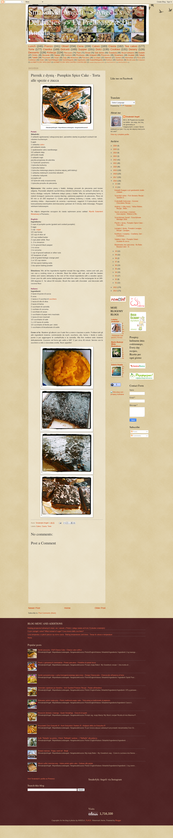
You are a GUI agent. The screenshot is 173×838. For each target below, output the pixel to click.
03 (116, 276)
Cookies (115, 49)
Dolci (99, 49)
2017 (115, 177)
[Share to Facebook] (72, 523)
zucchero (52, 299)
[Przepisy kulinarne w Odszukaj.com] (118, 394)
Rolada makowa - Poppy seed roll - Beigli (53, 751)
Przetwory (80, 55)
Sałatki (35, 57)
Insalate (131, 55)
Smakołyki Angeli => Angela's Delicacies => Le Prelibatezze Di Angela (79, 22)
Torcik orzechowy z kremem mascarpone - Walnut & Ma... (126, 213)
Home (67, 608)
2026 (115, 146)
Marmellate (129, 58)
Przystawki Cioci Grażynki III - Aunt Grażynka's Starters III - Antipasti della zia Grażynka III (71, 726)
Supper (82, 49)
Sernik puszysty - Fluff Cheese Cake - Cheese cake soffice (60, 650)
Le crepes (97, 58)
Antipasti (93, 55)
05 (116, 269)
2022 (115, 160)
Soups (56, 58)
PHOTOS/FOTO (111, 62)
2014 (115, 291)
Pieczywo (68, 53)
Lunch (32, 46)
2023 (115, 156)
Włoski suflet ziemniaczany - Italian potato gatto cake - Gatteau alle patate (65, 763)
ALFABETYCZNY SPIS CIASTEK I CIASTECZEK (70, 62)
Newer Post (34, 608)
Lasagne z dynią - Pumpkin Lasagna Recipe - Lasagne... (128, 229)
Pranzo (48, 46)
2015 (115, 287)
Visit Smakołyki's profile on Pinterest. (41, 779)
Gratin (42, 60)
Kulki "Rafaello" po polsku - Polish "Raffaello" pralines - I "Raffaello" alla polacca (67, 738)
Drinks (35, 55)
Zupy (65, 58)
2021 (115, 163)
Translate (128, 106)
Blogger (118, 820)
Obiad (65, 46)
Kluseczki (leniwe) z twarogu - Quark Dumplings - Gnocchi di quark (62, 713)
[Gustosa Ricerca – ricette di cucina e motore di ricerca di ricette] (137, 368)
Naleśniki (108, 58)
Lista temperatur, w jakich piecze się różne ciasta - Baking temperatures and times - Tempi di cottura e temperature (70, 635)
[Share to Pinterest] (74, 523)
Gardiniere (119, 60)
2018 (115, 174)
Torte (31, 49)
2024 (115, 153)
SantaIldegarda (67, 60)
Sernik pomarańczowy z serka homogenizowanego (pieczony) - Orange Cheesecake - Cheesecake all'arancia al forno (81, 675)
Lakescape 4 (123, 372)
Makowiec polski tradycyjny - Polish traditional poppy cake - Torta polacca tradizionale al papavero (74, 700)
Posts (134, 432)
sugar (38, 229)
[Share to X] (69, 523)
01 (116, 283)
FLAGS (88, 820)
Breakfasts (118, 55)
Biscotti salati (131, 60)
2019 (115, 170)
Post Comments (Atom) (47, 613)
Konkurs (109, 60)
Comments (136, 436)
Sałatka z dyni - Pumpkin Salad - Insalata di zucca (127, 240)
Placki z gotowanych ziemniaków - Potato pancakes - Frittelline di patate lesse (67, 663)
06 (116, 265)
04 (116, 272)
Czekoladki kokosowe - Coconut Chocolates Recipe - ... (126, 202)
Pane (78, 53)
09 (116, 255)
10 (116, 251)
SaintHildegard (53, 60)
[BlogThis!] (67, 523)
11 (116, 187)
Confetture (32, 60)
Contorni (68, 55)
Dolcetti (65, 49)
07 (116, 262)
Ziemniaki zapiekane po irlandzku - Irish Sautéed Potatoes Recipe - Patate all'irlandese (70, 688)
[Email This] (64, 523)
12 (116, 184)
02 (116, 279)
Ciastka (47, 49)
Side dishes (99, 53)
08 (116, 258)
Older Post (100, 608)
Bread (87, 53)
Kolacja (51, 52)
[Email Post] (60, 523)
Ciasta (112, 46)
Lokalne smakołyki (115, 321)
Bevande (46, 55)
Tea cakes (131, 46)
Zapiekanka (81, 60)
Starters (118, 58)
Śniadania (113, 53)
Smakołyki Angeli (133, 117)
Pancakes (85, 58)
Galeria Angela (117, 365)
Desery (133, 49)
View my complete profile (120, 134)
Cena (80, 46)
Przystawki (46, 58)
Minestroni (74, 58)
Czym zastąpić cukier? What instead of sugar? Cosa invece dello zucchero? (56, 631)
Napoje (57, 55)
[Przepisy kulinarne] (142, 379)
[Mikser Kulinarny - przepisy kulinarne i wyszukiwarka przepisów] (138, 330)
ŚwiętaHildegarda (96, 60)
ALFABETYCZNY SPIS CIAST (41, 62)
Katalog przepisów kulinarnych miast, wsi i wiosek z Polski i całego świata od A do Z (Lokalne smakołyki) (66, 628)
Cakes (96, 46)
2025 (115, 149)
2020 (115, 167)
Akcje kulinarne (127, 53)
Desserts (33, 52)
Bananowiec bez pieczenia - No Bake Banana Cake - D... (128, 246)
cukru (42, 145)
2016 (115, 181)
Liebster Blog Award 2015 (96, 62)
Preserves (105, 55)
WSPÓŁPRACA (122, 62)
